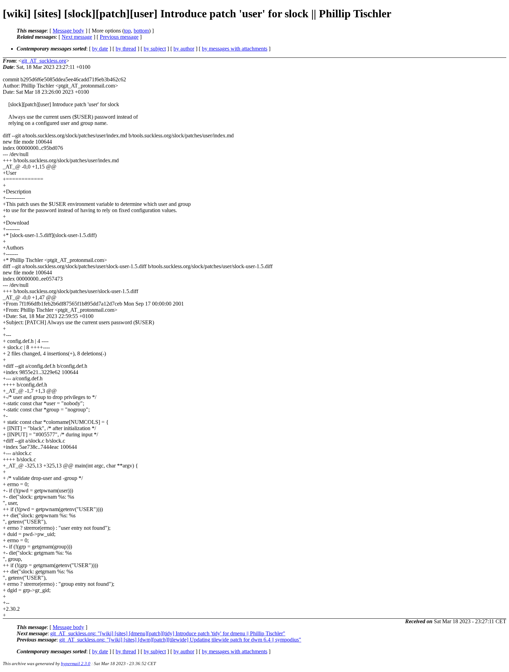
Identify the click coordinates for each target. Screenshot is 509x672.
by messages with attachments (234, 49)
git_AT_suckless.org (43, 61)
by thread (126, 49)
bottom (141, 31)
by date (100, 49)
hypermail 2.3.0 (75, 663)
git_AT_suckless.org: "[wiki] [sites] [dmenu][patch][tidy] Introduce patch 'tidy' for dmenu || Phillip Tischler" (167, 633)
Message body (68, 31)
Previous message (119, 37)
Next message (77, 37)
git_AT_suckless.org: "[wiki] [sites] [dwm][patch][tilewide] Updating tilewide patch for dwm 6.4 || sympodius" (180, 640)
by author (183, 49)
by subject (155, 49)
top (127, 31)
